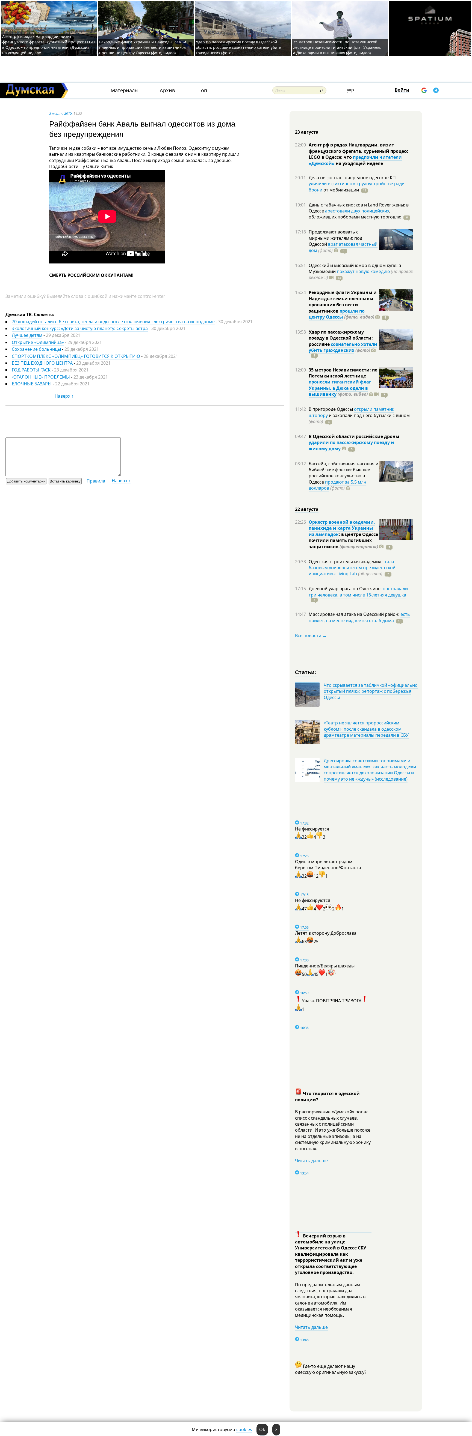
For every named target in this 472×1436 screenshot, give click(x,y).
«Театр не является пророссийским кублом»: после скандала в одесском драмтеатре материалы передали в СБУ (366, 729)
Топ (203, 90)
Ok (262, 1429)
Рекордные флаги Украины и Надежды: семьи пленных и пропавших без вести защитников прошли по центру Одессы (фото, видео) (142, 47)
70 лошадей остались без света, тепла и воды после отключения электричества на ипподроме (113, 322)
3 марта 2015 (60, 113)
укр (350, 90)
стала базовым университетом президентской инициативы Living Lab (352, 568)
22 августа (306, 509)
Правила (96, 481)
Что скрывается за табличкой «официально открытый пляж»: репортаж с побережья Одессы (371, 691)
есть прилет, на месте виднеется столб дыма (359, 617)
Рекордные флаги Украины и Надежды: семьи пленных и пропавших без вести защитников (343, 301)
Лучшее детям (27, 335)
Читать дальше (311, 1161)
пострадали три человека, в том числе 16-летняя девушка (358, 592)
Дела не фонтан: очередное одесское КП (352, 178)
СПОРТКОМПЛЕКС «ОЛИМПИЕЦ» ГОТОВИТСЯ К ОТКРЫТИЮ (76, 356)
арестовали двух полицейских (357, 211)
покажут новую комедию (363, 271)
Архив (167, 90)
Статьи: (306, 672)
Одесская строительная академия (345, 562)
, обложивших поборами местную (355, 214)
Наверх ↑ (64, 396)
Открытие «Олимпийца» (38, 342)
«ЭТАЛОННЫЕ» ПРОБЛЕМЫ (41, 377)
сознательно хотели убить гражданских (343, 347)
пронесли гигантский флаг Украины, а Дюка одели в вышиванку (340, 388)
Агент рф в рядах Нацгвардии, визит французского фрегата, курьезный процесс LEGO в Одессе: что (358, 151)
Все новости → (311, 635)
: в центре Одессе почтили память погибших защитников (343, 540)
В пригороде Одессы (331, 409)
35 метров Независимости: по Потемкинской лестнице (343, 373)
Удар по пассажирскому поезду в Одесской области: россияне (341, 338)
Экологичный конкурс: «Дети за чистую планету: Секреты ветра (80, 328)
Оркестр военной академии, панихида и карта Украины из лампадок (342, 528)
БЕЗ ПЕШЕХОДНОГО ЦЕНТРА (42, 363)
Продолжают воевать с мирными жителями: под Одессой (335, 238)
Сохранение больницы (36, 349)
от (340, 190)
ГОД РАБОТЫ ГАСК (32, 370)
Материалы (124, 90)
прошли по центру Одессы (337, 314)
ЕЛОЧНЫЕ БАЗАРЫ (32, 384)
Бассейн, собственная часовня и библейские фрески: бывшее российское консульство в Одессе (343, 473)
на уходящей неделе (359, 163)
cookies (244, 1429)
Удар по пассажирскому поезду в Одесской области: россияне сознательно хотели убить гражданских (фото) (238, 47)
